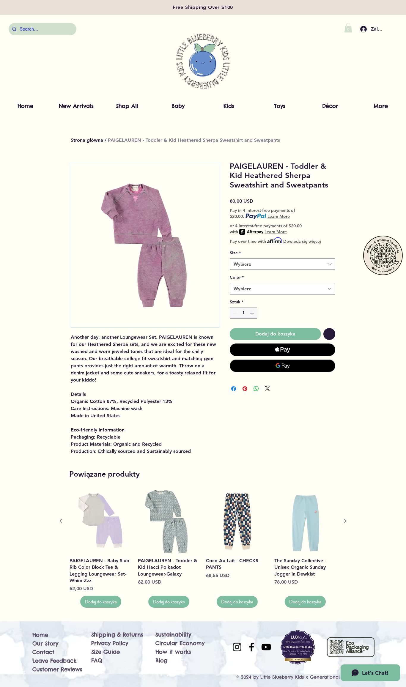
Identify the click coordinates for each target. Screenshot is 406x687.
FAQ (96, 660)
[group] (203, 549)
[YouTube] (266, 647)
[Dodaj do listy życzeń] (329, 334)
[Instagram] (237, 647)
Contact (43, 652)
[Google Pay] (282, 366)
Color (237, 277)
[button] (348, 27)
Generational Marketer (336, 677)
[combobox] (282, 264)
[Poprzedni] (60, 521)
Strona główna (87, 140)
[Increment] (252, 313)
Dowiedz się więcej (302, 241)
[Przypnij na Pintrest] (244, 388)
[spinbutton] (243, 313)
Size (235, 253)
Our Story (45, 643)
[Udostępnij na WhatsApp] (256, 388)
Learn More (278, 216)
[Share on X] (267, 388)
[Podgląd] (101, 521)
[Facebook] (251, 647)
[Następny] (345, 521)
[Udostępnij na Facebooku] (233, 388)
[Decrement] (234, 313)
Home (40, 634)
